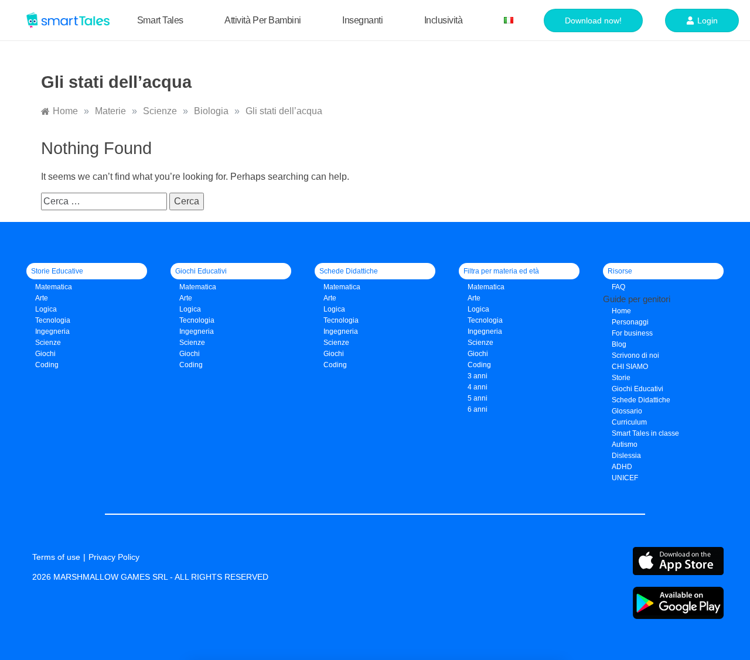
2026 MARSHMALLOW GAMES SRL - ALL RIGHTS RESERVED (150, 577)
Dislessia (626, 456)
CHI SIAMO (630, 367)
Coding (47, 365)
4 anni (478, 387)
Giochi (189, 354)
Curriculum (629, 422)
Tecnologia (52, 320)
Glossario (627, 411)
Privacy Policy (113, 557)
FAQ (618, 287)
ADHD (622, 467)
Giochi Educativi (637, 389)
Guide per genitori (636, 299)
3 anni (478, 376)
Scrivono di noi (635, 355)
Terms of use (56, 557)
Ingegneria (52, 331)
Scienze (48, 342)
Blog (619, 344)
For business (632, 333)
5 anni (478, 398)
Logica (46, 309)
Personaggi (630, 322)
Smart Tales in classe (645, 433)
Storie (621, 378)
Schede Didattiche (641, 400)
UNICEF (625, 478)
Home (621, 311)
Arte (41, 298)
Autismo (625, 444)
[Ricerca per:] (105, 201)
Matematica (53, 287)
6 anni (478, 409)
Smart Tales (160, 20)
